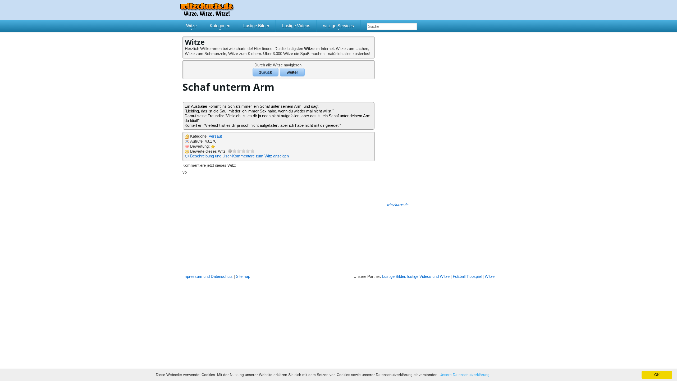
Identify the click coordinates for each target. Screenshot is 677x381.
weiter (292, 72)
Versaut (215, 136)
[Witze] (207, 14)
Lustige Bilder (256, 26)
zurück (265, 72)
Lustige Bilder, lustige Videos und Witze (416, 276)
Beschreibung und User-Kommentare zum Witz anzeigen (239, 156)
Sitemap (243, 276)
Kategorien (220, 28)
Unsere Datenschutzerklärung (465, 375)
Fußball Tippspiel (467, 276)
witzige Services (338, 28)
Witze (191, 28)
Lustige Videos (296, 26)
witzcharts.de (398, 204)
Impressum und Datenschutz (207, 276)
